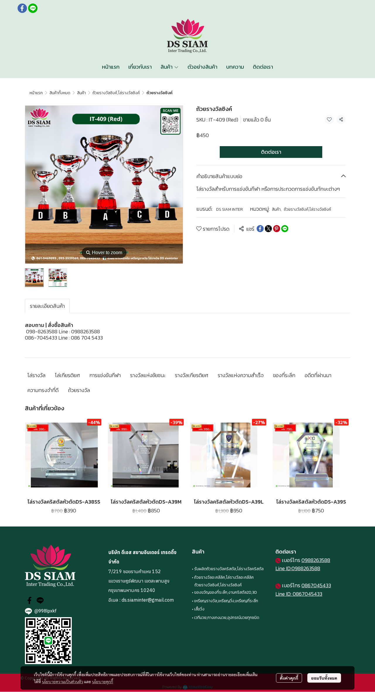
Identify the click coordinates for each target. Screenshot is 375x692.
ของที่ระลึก (284, 375)
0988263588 (315, 560)
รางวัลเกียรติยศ (191, 375)
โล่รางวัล (36, 375)
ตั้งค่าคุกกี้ (289, 678)
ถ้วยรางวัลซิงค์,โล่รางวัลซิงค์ (116, 93)
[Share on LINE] (284, 228)
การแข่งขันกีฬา (105, 375)
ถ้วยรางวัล (79, 390)
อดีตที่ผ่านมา (318, 375)
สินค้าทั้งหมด (60, 93)
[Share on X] (268, 228)
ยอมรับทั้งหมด (324, 678)
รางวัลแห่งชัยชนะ (148, 375)
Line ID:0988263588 (297, 568)
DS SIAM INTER (229, 209)
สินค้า (81, 93)
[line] (33, 8)
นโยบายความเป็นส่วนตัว (62, 681)
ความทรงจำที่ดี (43, 390)
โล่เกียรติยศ (67, 375)
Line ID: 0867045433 (298, 594)
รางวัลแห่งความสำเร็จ (241, 375)
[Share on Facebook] (260, 228)
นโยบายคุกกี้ (102, 681)
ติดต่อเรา (271, 152)
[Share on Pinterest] (276, 228)
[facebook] (22, 8)
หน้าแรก (36, 93)
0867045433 (316, 585)
